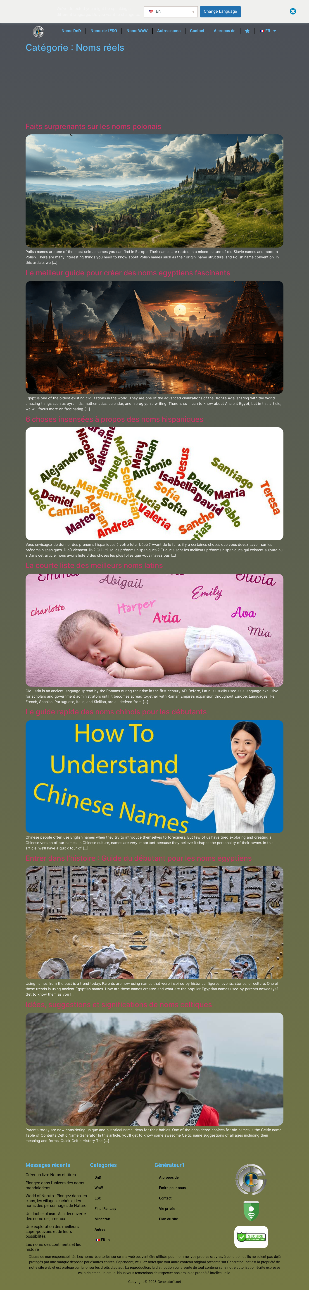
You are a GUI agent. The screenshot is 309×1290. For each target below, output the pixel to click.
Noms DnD (71, 30)
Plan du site (168, 1219)
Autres (100, 1229)
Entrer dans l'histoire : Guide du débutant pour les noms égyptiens (139, 858)
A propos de (224, 30)
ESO (98, 1198)
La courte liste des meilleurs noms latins (94, 565)
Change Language (220, 11)
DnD (98, 1177)
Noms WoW (137, 30)
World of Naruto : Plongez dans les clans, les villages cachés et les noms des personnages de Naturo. (57, 1200)
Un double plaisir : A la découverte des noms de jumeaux (56, 1216)
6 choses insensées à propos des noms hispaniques (114, 419)
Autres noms (169, 30)
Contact (197, 30)
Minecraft (102, 1219)
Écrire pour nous (172, 1188)
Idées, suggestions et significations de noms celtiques (119, 1004)
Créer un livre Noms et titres (51, 1174)
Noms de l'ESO (103, 30)
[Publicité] (154, 88)
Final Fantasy (105, 1209)
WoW (99, 1188)
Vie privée (167, 1209)
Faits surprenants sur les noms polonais (93, 126)
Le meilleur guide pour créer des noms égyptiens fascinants (128, 272)
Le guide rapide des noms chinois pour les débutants (116, 711)
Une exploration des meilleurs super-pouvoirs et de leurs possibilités (52, 1231)
